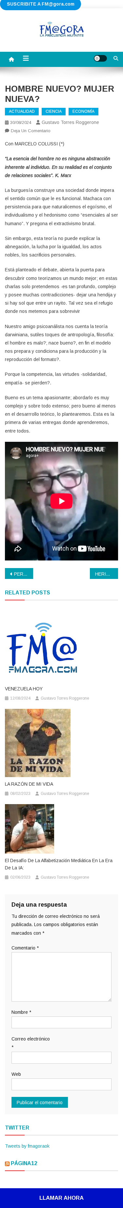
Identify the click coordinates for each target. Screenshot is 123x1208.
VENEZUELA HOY (24, 688)
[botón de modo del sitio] (100, 58)
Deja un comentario (31, 130)
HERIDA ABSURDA (106, 574)
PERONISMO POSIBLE (23, 574)
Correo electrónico (30, 1043)
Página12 (24, 1163)
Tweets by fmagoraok (27, 1146)
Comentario (25, 948)
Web (16, 1074)
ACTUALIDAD (22, 111)
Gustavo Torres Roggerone (70, 122)
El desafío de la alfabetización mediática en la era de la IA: (59, 864)
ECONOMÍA (83, 111)
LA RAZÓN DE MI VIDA (29, 784)
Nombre (21, 1012)
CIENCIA (54, 111)
